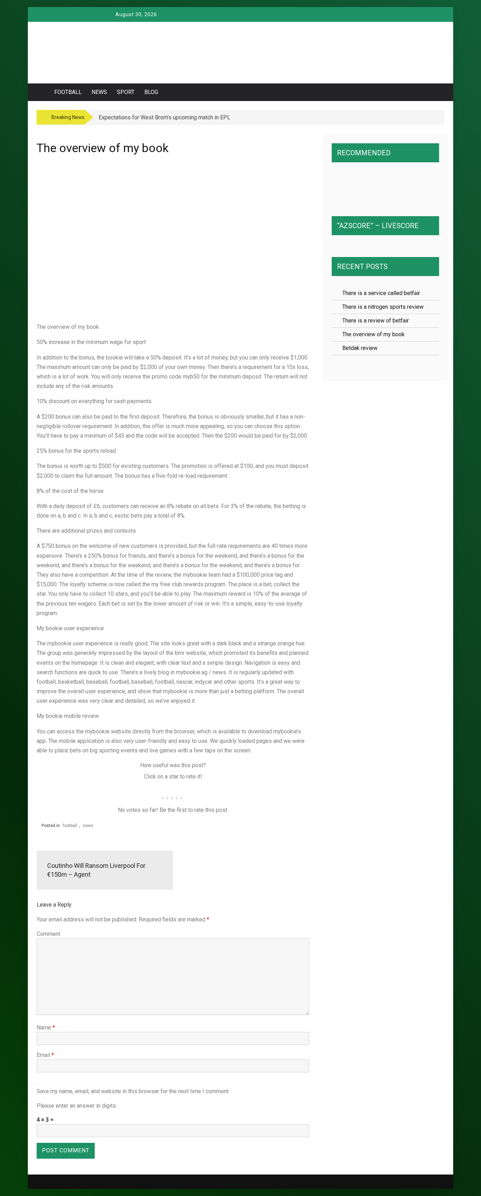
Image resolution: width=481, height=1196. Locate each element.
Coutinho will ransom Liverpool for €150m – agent (96, 870)
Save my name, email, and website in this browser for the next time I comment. (133, 1091)
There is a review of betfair (375, 320)
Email (45, 1055)
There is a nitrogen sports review (383, 306)
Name (46, 1027)
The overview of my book (373, 334)
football (68, 92)
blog (151, 92)
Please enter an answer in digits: (77, 1105)
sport (126, 92)
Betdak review (359, 348)
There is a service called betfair (381, 293)
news (99, 92)
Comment (48, 934)
